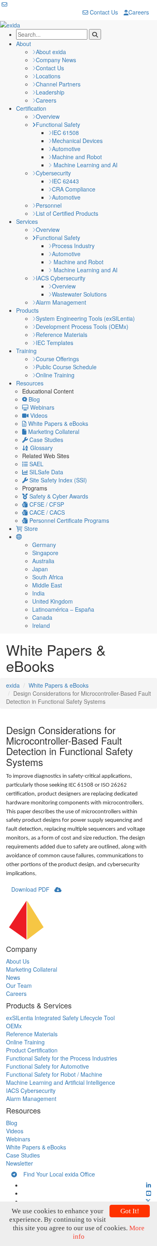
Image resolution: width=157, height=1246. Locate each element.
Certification (31, 108)
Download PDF (32, 889)
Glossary (41, 448)
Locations (48, 76)
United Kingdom (52, 601)
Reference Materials (61, 334)
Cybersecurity (53, 173)
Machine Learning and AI (85, 165)
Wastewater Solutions (79, 294)
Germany (44, 545)
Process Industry (73, 246)
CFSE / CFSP (46, 504)
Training (26, 351)
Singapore (45, 553)
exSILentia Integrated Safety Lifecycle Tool (60, 1018)
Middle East (47, 585)
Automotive (66, 149)
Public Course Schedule (66, 367)
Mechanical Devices (77, 141)
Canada (42, 617)
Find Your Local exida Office (56, 1174)
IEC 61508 (65, 132)
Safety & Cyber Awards (58, 496)
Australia (43, 561)
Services (27, 221)
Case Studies (45, 440)
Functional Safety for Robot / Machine (54, 1074)
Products (27, 310)
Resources (29, 383)
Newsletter (19, 1163)
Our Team (19, 985)
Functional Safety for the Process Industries (61, 1058)
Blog (33, 399)
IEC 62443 (65, 181)
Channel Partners (58, 84)
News (13, 977)
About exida (51, 52)
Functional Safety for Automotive (47, 1066)
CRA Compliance (73, 189)
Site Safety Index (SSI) (57, 480)
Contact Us (103, 12)
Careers (138, 12)
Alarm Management (61, 302)
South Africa (47, 577)
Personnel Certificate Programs (68, 520)
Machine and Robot (77, 157)
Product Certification (32, 1050)
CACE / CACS (46, 512)
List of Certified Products (67, 213)
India (38, 593)
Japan (40, 569)
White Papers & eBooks (57, 423)
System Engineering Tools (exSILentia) (85, 318)
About (23, 44)
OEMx (14, 1026)
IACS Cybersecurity (60, 278)
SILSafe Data (45, 472)
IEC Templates (54, 343)
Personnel (49, 205)
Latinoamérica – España (63, 609)
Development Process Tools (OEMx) (82, 326)
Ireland (41, 625)
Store (30, 528)
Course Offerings (57, 359)
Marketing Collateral (53, 431)
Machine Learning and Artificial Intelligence (60, 1082)
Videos (38, 415)
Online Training (55, 375)
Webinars (41, 407)
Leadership (50, 92)
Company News (56, 60)
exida (13, 685)
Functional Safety (58, 124)
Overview (48, 116)
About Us (17, 961)
